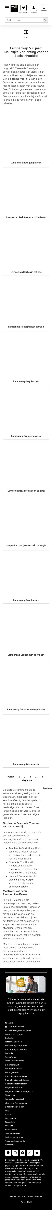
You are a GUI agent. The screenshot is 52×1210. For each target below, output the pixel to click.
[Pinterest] (22, 1153)
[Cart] (43, 7)
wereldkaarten (16, 855)
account (34, 13)
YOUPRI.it (26, 1201)
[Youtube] (37, 1153)
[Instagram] (15, 1153)
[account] (34, 8)
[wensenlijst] (24, 8)
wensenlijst (23, 13)
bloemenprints (16, 879)
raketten (32, 855)
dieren (18, 872)
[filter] (26, 32)
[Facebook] (8, 1153)
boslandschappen (18, 886)
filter (26, 37)
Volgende (27, 780)
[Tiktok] (30, 1153)
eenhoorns (14, 869)
